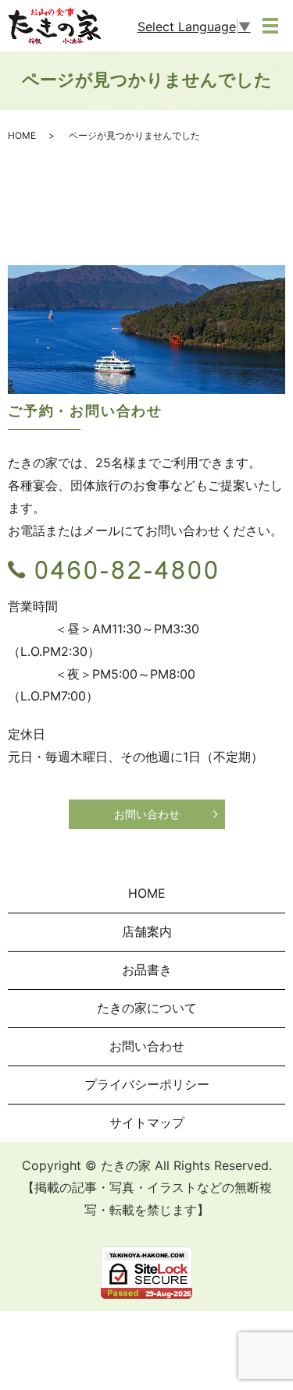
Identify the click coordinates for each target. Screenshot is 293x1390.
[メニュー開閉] (270, 26)
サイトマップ (146, 1122)
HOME (22, 135)
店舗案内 (147, 931)
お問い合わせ (147, 814)
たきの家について (147, 1008)
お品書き (147, 969)
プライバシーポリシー (146, 1084)
